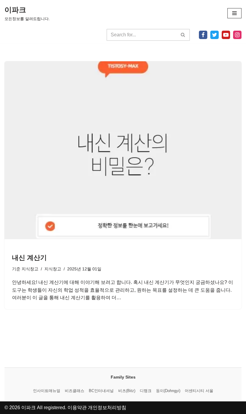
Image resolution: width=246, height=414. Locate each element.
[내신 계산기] (123, 150)
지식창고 (30, 268)
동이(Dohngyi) (168, 390)
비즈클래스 (74, 390)
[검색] (183, 35)
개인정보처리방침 (107, 407)
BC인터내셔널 (101, 390)
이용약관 (77, 407)
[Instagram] (237, 35)
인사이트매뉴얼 (46, 390)
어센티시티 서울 (199, 390)
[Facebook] (203, 35)
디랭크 (146, 390)
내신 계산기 (29, 257)
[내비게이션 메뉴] (234, 13)
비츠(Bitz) (126, 390)
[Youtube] (226, 35)
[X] (214, 35)
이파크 (28, 407)
